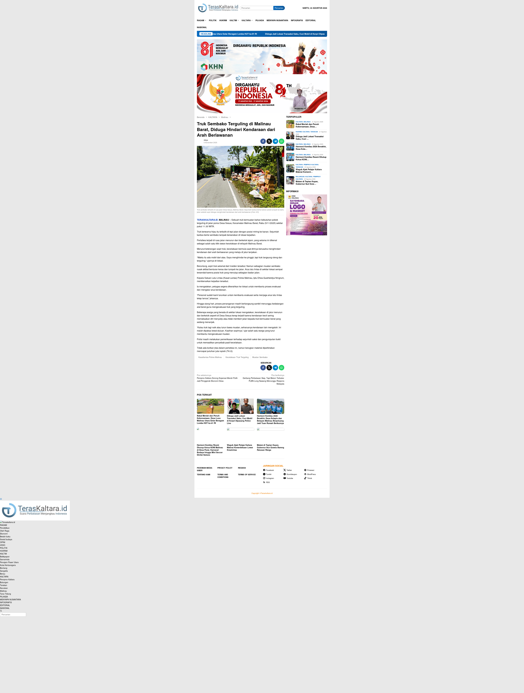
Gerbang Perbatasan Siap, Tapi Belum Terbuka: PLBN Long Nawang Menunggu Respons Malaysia (263, 379)
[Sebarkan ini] (263, 141)
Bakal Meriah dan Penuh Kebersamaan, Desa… (307, 125)
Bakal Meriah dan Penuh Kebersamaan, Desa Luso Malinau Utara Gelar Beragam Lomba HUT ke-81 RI (210, 419)
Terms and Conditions (222, 475)
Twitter (289, 470)
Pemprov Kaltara (311, 165)
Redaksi (242, 467)
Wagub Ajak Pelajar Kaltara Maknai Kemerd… (309, 170)
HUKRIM (299, 132)
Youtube (290, 478)
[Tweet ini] (269, 141)
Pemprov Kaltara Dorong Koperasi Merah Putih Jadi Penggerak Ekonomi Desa (217, 378)
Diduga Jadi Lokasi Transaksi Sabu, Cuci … (310, 137)
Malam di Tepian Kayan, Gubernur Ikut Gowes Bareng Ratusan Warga (270, 447)
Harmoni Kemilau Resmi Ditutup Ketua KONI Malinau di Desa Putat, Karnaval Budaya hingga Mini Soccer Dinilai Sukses (210, 450)
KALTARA (299, 122)
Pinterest (310, 470)
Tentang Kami (203, 474)
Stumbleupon (292, 474)
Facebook (270, 470)
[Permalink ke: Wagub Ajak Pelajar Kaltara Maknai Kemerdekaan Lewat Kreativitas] (240, 435)
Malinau (307, 122)
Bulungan (300, 177)
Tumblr (268, 474)
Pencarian (279, 8)
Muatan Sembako (260, 357)
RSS (268, 482)
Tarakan (314, 132)
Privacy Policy (224, 467)
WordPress (311, 474)
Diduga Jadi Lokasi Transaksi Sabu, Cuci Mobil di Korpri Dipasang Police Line (240, 34)
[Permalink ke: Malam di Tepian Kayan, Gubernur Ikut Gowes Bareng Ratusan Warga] (270, 435)
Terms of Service (247, 474)
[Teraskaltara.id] (218, 7)
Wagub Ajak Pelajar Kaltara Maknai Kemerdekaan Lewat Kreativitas (240, 447)
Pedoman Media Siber (204, 469)
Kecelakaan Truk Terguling (237, 357)
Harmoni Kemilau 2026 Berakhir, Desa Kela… (311, 147)
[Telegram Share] (275, 141)
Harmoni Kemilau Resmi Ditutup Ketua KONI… (311, 158)
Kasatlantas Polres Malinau (210, 357)
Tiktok (309, 478)
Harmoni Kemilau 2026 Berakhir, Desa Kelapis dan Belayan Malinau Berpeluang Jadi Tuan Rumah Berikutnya (270, 419)
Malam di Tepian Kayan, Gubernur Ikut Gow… (307, 182)
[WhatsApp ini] (281, 141)
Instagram (270, 478)
